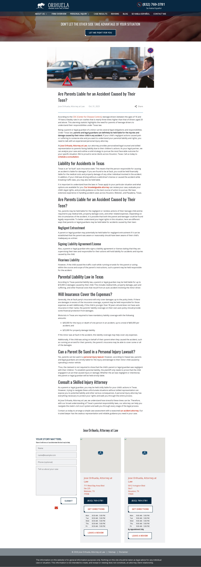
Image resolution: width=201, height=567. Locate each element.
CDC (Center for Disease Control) (87, 117)
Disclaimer (123, 552)
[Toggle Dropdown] (47, 13)
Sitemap (112, 552)
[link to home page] (52, 6)
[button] (100, 453)
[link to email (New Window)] (56, 508)
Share (140, 106)
